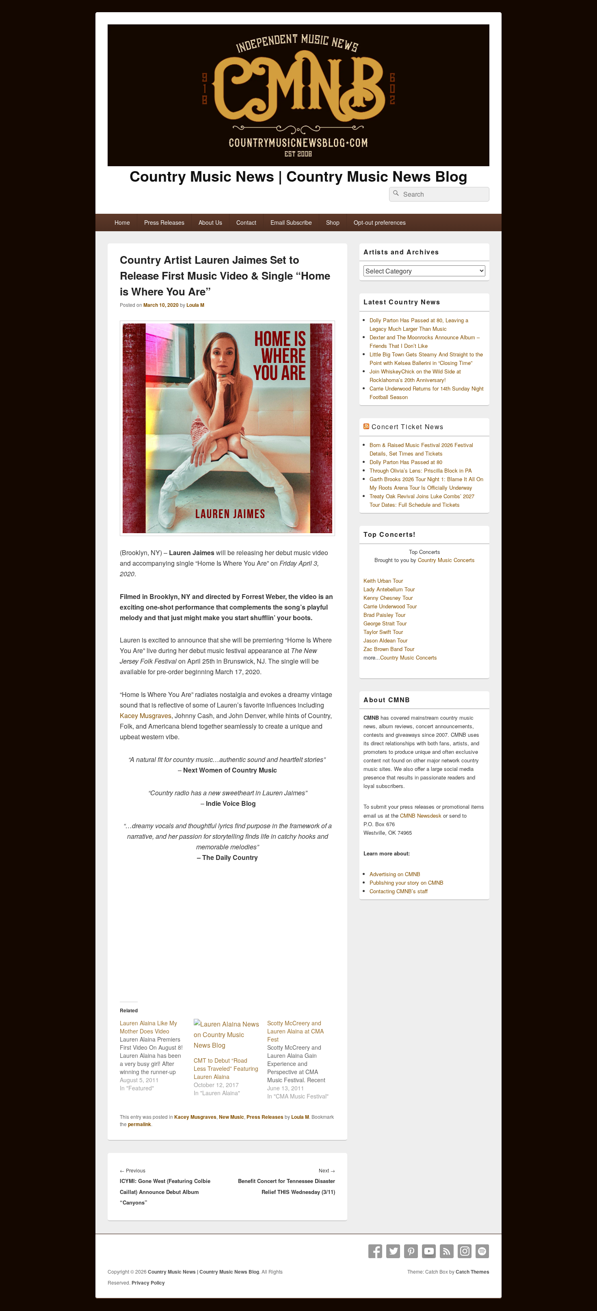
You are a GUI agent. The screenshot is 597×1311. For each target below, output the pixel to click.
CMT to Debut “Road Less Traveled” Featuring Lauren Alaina (226, 1068)
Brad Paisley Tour (384, 615)
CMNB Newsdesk (420, 815)
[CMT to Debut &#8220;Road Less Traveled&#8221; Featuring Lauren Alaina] (227, 1037)
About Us (210, 222)
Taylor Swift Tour (383, 632)
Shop (333, 222)
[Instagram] (465, 1251)
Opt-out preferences (380, 222)
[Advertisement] (227, 932)
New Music (231, 1116)
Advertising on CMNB (395, 874)
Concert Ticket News (408, 426)
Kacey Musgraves (145, 715)
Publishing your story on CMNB (406, 882)
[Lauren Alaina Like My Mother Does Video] (157, 1055)
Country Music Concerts (446, 560)
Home (122, 222)
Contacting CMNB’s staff (399, 891)
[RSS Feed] (447, 1251)
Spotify (482, 1251)
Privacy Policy (148, 1282)
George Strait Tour (385, 623)
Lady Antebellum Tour (389, 589)
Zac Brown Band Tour (388, 649)
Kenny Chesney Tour (388, 597)
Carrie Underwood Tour (390, 606)
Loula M (195, 304)
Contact (246, 222)
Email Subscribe (291, 222)
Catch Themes (472, 1271)
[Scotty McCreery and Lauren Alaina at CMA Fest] (304, 1059)
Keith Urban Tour (383, 580)
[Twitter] (393, 1251)
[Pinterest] (411, 1251)
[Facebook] (375, 1251)
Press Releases (164, 222)
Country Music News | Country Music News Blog (298, 175)
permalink (139, 1124)
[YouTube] (429, 1251)
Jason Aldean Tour (385, 640)
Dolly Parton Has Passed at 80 (406, 462)
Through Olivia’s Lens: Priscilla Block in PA (421, 470)
